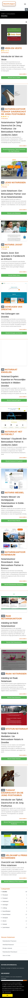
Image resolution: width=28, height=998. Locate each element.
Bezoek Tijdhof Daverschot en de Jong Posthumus (14, 822)
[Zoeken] (26, 9)
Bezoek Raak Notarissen (14, 697)
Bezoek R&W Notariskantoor (14, 642)
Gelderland (5, 901)
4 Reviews (4, 118)
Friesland (4, 898)
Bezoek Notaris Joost (14, 275)
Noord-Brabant (6, 911)
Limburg (4, 908)
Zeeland (4, 924)
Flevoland (5, 895)
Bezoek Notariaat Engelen (14, 400)
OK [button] (7, 995)
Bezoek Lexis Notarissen (14, 213)
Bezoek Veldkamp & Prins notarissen (14, 881)
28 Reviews (5, 52)
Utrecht (4, 921)
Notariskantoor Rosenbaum (10, 952)
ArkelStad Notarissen (8, 944)
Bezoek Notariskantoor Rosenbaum (14, 584)
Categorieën (10, 14)
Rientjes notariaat (7, 948)
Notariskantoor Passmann (9, 941)
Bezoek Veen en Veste (14, 77)
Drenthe (4, 891)
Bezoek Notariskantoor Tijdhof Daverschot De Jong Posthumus (14, 150)
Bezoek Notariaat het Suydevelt (14, 461)
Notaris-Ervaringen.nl (9, 4)
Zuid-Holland (5, 927)
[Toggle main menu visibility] (25, 4)
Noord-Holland (6, 914)
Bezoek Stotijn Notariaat (14, 758)
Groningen (5, 904)
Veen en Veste (6, 955)
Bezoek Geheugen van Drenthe (14, 333)
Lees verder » (23, 74)
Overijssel (5, 917)
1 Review (4, 187)
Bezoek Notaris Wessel (14, 520)
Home (3, 13)
